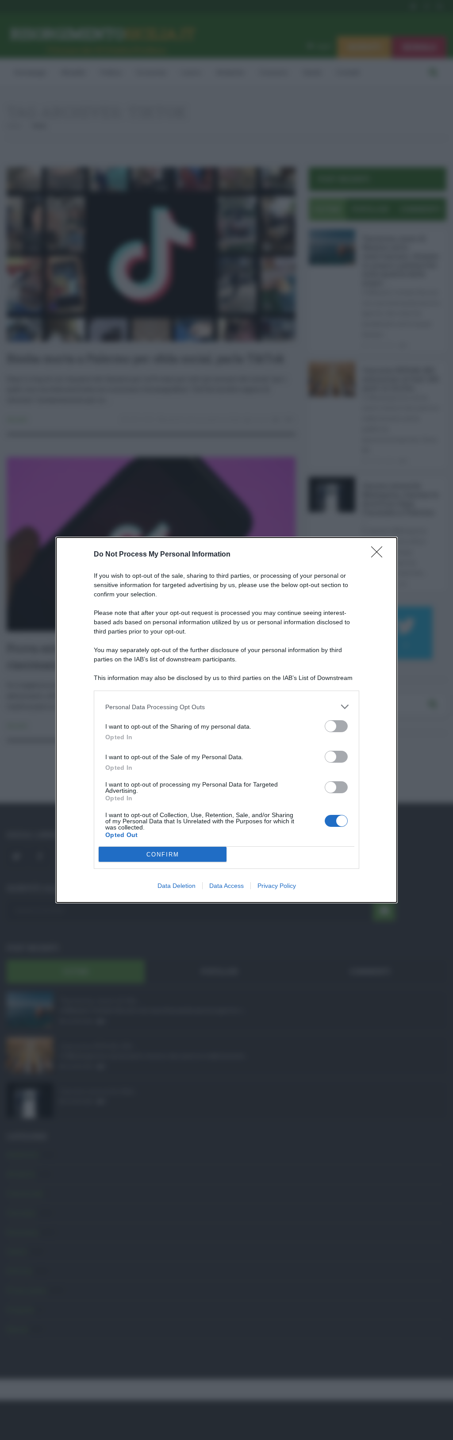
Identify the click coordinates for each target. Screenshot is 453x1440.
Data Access (226, 885)
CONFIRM (162, 854)
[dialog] (226, 720)
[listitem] (226, 706)
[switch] (336, 726)
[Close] (379, 554)
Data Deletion (176, 885)
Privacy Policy (276, 885)
